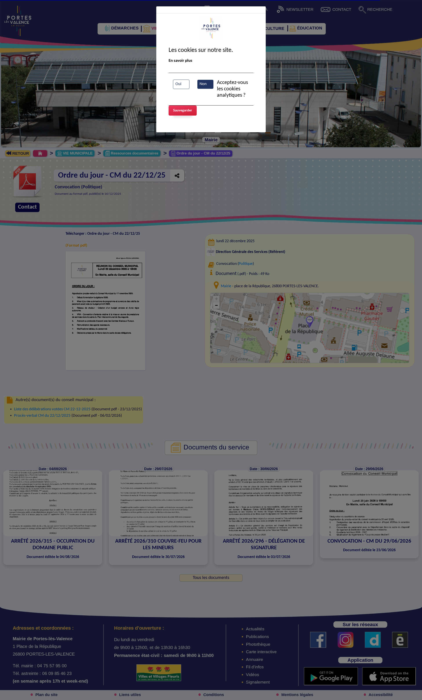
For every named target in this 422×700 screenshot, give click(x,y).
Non (203, 84)
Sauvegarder (182, 110)
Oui (178, 84)
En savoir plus (180, 61)
